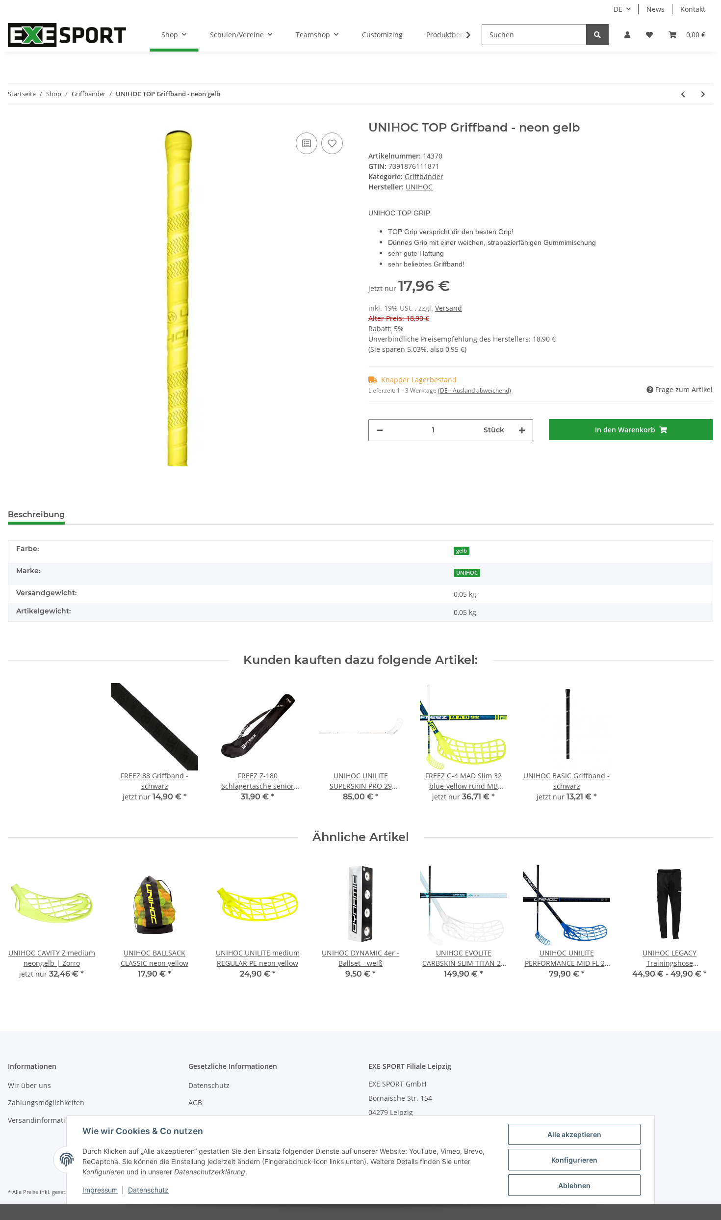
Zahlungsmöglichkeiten (46, 1102)
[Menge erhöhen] (522, 430)
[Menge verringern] (379, 430)
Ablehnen (574, 1185)
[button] (627, 35)
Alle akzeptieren (574, 1134)
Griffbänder (424, 176)
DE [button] (618, 9)
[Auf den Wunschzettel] (332, 143)
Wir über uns (29, 1085)
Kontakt (692, 9)
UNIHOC (467, 572)
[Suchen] (597, 34)
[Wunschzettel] (649, 35)
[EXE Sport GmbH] (67, 35)
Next (697, 926)
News (655, 9)
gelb (461, 550)
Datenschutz (209, 1085)
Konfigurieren (574, 1160)
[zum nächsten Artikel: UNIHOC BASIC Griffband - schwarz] (703, 94)
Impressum (100, 1190)
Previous (24, 926)
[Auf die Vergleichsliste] (306, 143)
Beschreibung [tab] (36, 514)
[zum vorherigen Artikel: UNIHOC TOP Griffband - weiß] (683, 94)
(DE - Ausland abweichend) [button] (474, 390)
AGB (195, 1102)
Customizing (382, 34)
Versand (448, 308)
